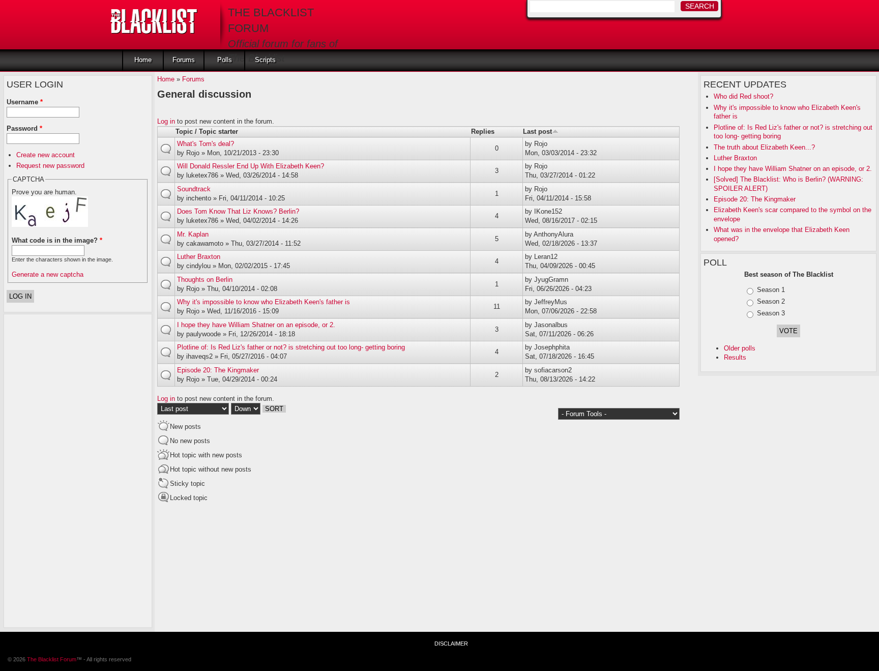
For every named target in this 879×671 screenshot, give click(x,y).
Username (25, 102)
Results (735, 357)
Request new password (50, 165)
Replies (482, 131)
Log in (166, 121)
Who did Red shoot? (743, 96)
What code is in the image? (57, 240)
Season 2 (771, 301)
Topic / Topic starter (206, 131)
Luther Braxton (735, 158)
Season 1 (771, 290)
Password (24, 128)
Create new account (45, 155)
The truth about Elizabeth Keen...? (764, 147)
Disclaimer (451, 643)
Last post (537, 131)
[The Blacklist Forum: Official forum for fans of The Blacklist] (153, 18)
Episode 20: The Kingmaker (755, 199)
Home (143, 60)
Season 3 (771, 313)
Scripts (265, 60)
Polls (224, 60)
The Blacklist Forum (51, 659)
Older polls (739, 348)
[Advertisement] (47, 469)
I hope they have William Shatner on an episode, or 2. (793, 168)
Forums (183, 60)
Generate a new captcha (47, 274)
